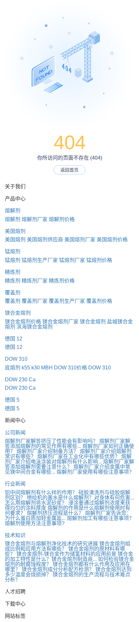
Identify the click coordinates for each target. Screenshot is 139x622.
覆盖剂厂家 (35, 301)
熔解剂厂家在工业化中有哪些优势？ (78, 456)
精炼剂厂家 (35, 280)
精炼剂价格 (62, 280)
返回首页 (69, 169)
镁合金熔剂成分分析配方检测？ (58, 569)
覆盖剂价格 (99, 301)
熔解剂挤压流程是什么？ (55, 513)
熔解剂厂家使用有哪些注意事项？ (95, 472)
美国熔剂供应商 (45, 239)
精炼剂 (12, 272)
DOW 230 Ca (20, 379)
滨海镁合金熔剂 (34, 327)
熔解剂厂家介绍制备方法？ (47, 451)
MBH (47, 367)
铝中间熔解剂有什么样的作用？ (41, 492)
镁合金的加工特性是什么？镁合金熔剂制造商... (69, 556)
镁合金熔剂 (18, 313)
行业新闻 (15, 484)
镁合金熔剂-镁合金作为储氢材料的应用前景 (66, 554)
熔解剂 (12, 210)
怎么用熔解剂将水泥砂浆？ (36, 503)
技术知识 (15, 535)
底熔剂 (12, 367)
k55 (26, 367)
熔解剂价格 (62, 219)
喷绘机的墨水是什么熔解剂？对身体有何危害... (80, 497)
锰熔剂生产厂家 (40, 260)
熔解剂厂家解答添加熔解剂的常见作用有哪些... (67, 443)
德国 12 (13, 338)
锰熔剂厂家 (72, 260)
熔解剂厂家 (35, 219)
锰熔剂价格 (99, 260)
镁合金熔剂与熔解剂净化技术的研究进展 (51, 543)
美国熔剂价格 (112, 239)
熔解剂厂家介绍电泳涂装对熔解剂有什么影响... (68, 459)
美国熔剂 (15, 231)
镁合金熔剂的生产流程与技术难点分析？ (67, 577)
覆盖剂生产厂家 (67, 301)
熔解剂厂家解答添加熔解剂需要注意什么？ (69, 464)
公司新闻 (15, 432)
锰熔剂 (12, 251)
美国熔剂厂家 (79, 239)
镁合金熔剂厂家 (60, 321)
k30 (35, 367)
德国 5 (12, 400)
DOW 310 (16, 359)
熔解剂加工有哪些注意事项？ (100, 518)
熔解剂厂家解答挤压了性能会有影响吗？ (51, 441)
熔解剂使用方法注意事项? (35, 523)
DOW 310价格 (70, 367)
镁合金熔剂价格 (23, 321)
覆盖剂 (12, 292)
